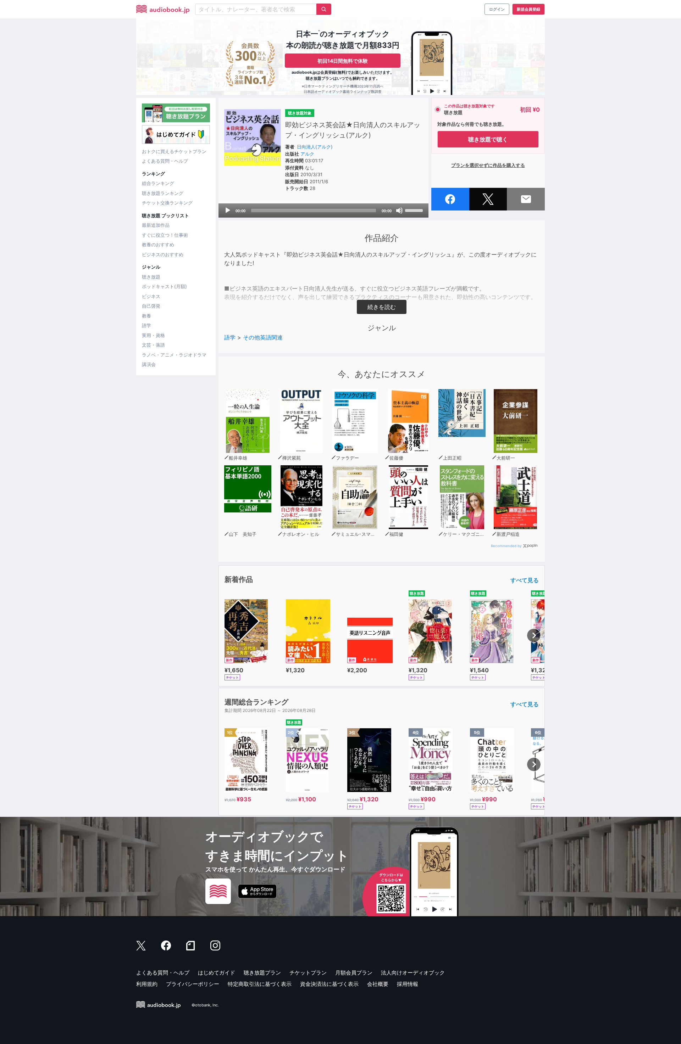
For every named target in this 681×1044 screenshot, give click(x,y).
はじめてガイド (216, 972)
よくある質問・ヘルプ (165, 161)
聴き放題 (151, 277)
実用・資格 (153, 335)
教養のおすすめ (158, 244)
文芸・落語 (153, 345)
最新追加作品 (156, 225)
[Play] (227, 210)
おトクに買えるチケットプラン (174, 151)
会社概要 (377, 984)
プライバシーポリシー (192, 984)
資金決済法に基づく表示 (329, 984)
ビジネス (151, 296)
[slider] (415, 209)
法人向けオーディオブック (413, 972)
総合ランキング (158, 183)
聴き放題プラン (262, 972)
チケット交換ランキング (167, 203)
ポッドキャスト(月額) (164, 286)
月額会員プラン (353, 972)
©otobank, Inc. (205, 1005)
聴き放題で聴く (488, 139)
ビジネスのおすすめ (162, 254)
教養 (146, 316)
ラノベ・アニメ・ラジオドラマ (174, 355)
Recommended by (506, 546)
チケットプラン (308, 972)
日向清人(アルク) (315, 147)
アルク (307, 154)
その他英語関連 (263, 337)
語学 (146, 325)
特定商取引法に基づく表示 (260, 984)
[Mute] (399, 210)
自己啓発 (151, 306)
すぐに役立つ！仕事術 (165, 235)
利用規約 (146, 984)
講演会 (149, 364)
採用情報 (407, 984)
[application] (323, 210)
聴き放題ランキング (162, 193)
